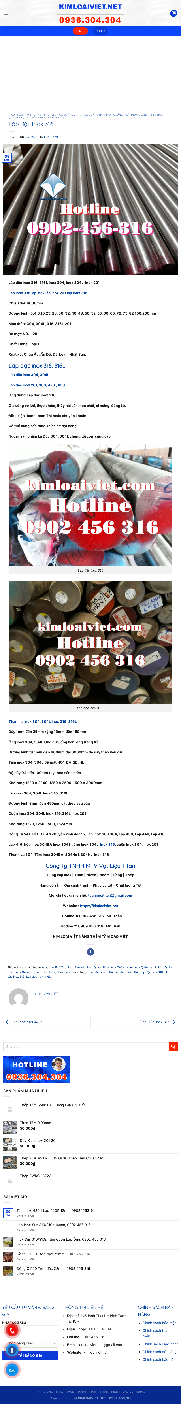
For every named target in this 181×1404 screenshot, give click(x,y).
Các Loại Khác (134, 1391)
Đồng (82, 1391)
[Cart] (173, 13)
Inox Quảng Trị (25, 972)
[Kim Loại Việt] (90, 13)
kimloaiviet (52, 136)
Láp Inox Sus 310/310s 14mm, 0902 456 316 (54, 1225)
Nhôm (70, 1391)
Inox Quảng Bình (68, 114)
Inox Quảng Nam (93, 114)
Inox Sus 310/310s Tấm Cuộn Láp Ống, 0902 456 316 (61, 1239)
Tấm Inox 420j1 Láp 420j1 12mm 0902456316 (55, 1210)
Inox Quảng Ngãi (118, 114)
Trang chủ (44, 1391)
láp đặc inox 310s (152, 972)
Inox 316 (107, 844)
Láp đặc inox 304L (127, 972)
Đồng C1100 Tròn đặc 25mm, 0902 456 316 (53, 1254)
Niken (115, 1391)
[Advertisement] (90, 69)
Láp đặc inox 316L (38, 976)
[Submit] (173, 1046)
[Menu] (6, 13)
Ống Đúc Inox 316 (155, 1021)
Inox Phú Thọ (26, 114)
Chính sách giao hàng (161, 1344)
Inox (12, 114)
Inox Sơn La (56, 117)
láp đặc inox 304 (101, 972)
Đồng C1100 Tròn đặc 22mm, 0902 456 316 (53, 1268)
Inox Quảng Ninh (143, 114)
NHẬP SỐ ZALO (14, 1323)
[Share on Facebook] (90, 952)
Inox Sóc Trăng (36, 117)
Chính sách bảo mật (159, 1323)
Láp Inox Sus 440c (26, 1021)
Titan (104, 1391)
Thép (93, 1391)
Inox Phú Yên (46, 114)
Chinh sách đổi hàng (160, 1351)
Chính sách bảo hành (160, 1359)
